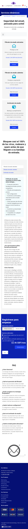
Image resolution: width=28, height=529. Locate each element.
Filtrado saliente (19, 328)
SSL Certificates (4, 495)
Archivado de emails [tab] (9, 172)
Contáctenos (4, 487)
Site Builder (3, 498)
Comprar (14, 64)
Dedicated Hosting (5, 481)
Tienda (13, 16)
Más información (14, 61)
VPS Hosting (4, 483)
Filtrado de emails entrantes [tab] (10, 166)
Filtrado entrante (8, 328)
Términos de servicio (5, 489)
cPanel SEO (3, 502)
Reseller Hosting (4, 485)
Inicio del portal (7, 16)
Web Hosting (4, 480)
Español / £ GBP (7, 526)
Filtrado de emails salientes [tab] (10, 169)
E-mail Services (4, 497)
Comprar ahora (20, 347)
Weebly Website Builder (6, 500)
